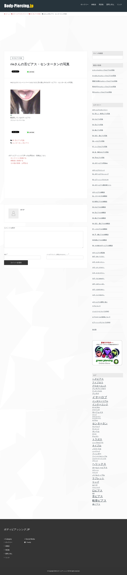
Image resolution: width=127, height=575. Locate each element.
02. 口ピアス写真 (97, 119)
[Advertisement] (63, 31)
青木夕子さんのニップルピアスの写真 (104, 86)
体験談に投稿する (17, 160)
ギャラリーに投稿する (18, 158)
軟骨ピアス (99, 500)
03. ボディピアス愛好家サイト (101, 185)
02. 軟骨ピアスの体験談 (99, 201)
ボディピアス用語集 (98, 252)
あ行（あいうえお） (98, 256)
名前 (5, 254)
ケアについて (96, 306)
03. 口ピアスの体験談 (99, 207)
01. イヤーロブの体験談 (99, 196)
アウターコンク (99, 386)
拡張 (93, 493)
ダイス (94, 434)
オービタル (96, 407)
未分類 (94, 329)
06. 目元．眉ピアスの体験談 (101, 223)
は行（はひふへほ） (98, 284)
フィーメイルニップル (99, 456)
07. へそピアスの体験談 (99, 229)
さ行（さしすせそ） (98, 267)
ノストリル (96, 449)
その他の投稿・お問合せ (19, 163)
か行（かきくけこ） (98, 262)
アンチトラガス (97, 391)
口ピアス (97, 490)
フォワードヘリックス (99, 458)
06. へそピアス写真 (98, 141)
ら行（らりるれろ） (98, 295)
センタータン (17, 143)
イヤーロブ (99, 397)
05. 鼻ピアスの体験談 (99, 218)
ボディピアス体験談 (98, 192)
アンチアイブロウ (99, 389)
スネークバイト (96, 416)
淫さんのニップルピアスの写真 (102, 92)
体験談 (93, 4)
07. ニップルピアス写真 (99, 146)
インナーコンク (100, 404)
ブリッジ (95, 460)
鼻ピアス (96, 504)
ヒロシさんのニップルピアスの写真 (103, 70)
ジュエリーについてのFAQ (100, 311)
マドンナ (95, 472)
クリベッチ (96, 409)
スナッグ (94, 414)
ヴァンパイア (96, 487)
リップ (95, 482)
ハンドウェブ (96, 451)
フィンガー (96, 454)
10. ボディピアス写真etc (100, 163)
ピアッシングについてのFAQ (101, 322)
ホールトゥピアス (99, 468)
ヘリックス (99, 464)
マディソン (95, 470)
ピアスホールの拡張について (101, 317)
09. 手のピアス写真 (98, 157)
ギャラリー (85, 4)
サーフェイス (97, 412)
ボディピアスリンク (98, 170)
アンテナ (95, 394)
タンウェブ (96, 426)
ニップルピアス (97, 442)
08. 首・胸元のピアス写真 (100, 152)
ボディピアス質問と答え (100, 302)
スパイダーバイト (96, 418)
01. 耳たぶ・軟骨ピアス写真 (101, 113)
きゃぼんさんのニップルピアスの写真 (104, 75)
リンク (119, 4)
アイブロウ (97, 382)
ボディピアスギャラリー (100, 110)
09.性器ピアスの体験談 (99, 240)
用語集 (101, 4)
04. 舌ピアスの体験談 (99, 212)
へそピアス (98, 379)
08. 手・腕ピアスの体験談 (100, 234)
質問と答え (110, 4)
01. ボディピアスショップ (100, 174)
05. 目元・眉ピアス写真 (99, 135)
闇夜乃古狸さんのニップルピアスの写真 (104, 81)
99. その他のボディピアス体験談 (102, 245)
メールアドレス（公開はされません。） (57, 254)
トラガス (97, 439)
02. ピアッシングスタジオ (100, 179)
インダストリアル (100, 401)
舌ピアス (26, 143)
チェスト (95, 436)
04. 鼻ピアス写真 (97, 130)
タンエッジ (95, 429)
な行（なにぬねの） (98, 278)
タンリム (95, 431)
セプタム (95, 420)
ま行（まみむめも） (98, 289)
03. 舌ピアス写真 (18, 140)
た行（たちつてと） (98, 273)
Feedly (29, 542)
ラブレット (98, 478)
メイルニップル (98, 475)
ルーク (95, 485)
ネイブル (96, 445)
